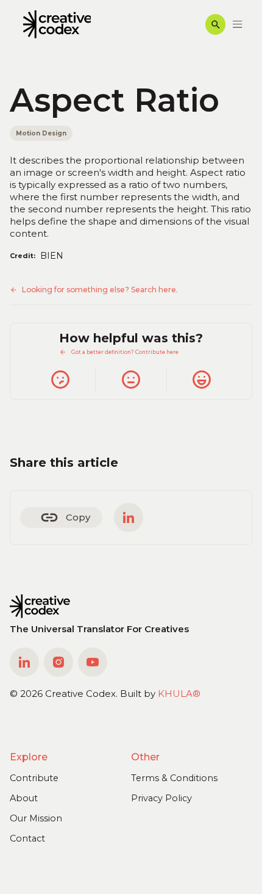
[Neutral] (130, 379)
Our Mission (36, 818)
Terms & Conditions (174, 778)
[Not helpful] (60, 379)
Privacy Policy (161, 798)
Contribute (34, 778)
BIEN (51, 255)
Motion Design (41, 133)
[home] (54, 24)
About (24, 798)
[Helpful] (201, 379)
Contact (27, 838)
